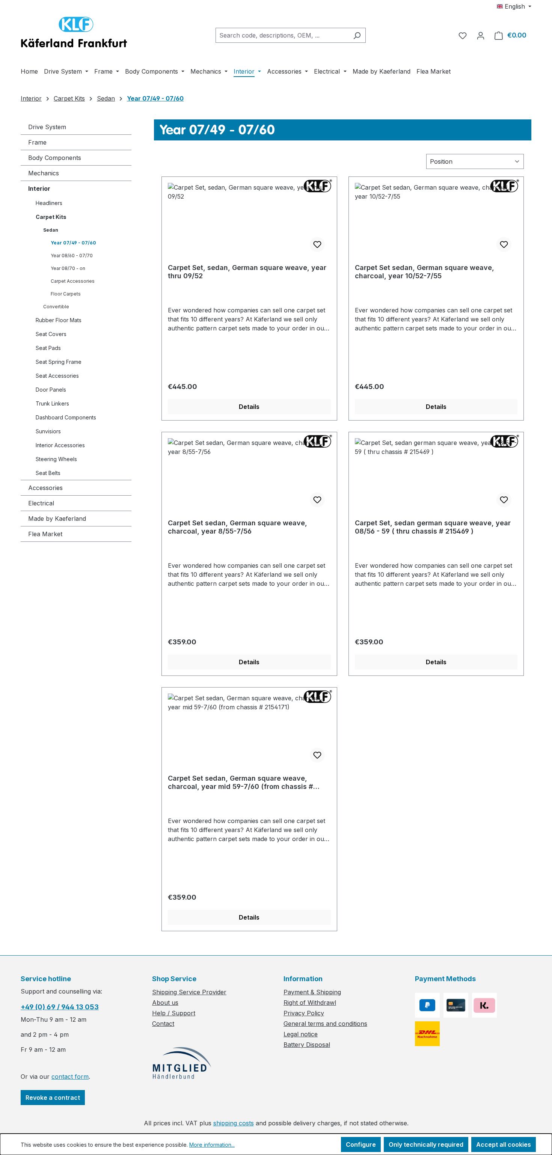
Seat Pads (48, 348)
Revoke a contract (53, 1097)
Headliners (49, 203)
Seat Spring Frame (58, 362)
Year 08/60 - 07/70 (72, 255)
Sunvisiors (48, 431)
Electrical (41, 503)
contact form (70, 1076)
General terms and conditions (325, 1023)
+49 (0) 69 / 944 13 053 (60, 1007)
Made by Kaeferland (57, 518)
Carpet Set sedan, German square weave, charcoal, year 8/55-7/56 (237, 527)
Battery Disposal (307, 1044)
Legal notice (301, 1034)
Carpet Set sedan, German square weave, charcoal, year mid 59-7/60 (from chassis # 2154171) (240, 782)
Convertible (56, 306)
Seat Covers (51, 334)
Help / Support (173, 1013)
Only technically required (426, 1144)
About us (165, 1002)
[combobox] (282, 35)
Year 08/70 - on (68, 268)
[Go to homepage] (74, 34)
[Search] (357, 35)
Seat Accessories (57, 375)
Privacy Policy (304, 1013)
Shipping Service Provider (189, 992)
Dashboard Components (66, 417)
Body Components (54, 157)
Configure (361, 1144)
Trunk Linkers (52, 403)
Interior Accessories (60, 445)
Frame (37, 142)
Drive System (47, 127)
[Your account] (481, 35)
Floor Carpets (66, 294)
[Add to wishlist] (317, 244)
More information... (212, 1144)
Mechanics (43, 173)
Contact (163, 1023)
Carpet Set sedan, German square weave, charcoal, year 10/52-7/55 (424, 272)
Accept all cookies (503, 1144)
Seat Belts (48, 473)
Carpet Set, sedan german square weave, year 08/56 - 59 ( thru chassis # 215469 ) (433, 527)
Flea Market (45, 534)
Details (249, 406)
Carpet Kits (51, 217)
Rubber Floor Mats (58, 320)
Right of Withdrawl (310, 1002)
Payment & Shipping (312, 992)
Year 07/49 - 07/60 (73, 243)
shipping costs (233, 1123)
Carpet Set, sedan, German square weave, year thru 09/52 (247, 272)
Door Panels (51, 389)
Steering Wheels (56, 459)
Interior (39, 188)
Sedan (50, 230)
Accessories (45, 488)
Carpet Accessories (73, 281)
